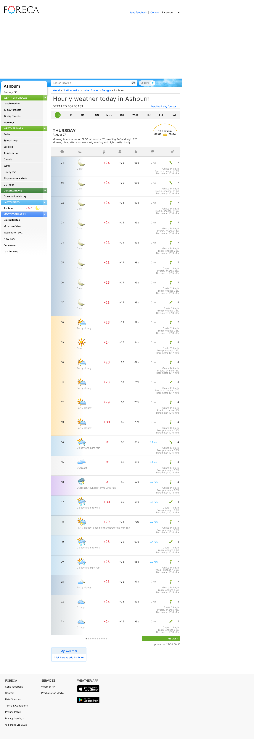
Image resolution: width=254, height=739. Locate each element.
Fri (70, 114)
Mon (109, 114)
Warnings (9, 122)
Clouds (8, 159)
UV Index (9, 184)
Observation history (15, 196)
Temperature (11, 153)
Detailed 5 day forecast (164, 106)
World (56, 90)
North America (71, 90)
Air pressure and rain (16, 178)
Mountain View (12, 226)
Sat (83, 114)
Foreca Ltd (14, 724)
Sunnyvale (10, 245)
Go (133, 83)
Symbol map (10, 140)
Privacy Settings (14, 718)
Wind (7, 165)
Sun (96, 114)
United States (12, 219)
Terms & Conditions (16, 705)
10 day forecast (12, 109)
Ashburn (12, 86)
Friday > (173, 638)
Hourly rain (10, 171)
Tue (122, 114)
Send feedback (138, 12)
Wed (135, 114)
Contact (155, 12)
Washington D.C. (13, 232)
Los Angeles (11, 251)
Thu (57, 114)
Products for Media (52, 692)
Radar (7, 134)
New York (9, 238)
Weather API (48, 686)
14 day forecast (12, 116)
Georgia (106, 90)
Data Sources (13, 699)
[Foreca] (20, 13)
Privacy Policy (13, 711)
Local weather (12, 103)
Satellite (8, 146)
